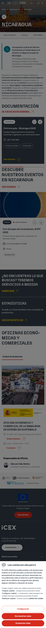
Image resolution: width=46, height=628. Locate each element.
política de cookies (36, 598)
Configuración (23, 609)
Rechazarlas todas (23, 616)
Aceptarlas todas (23, 623)
